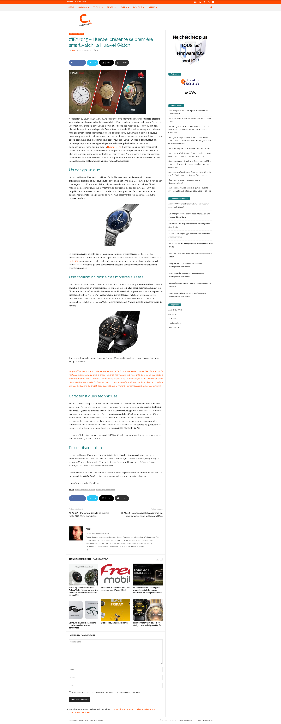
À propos (163, 721)
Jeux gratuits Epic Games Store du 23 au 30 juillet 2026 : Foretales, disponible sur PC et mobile (189, 173)
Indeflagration (174, 323)
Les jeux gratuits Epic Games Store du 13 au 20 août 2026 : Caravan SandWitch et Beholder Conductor (188, 129)
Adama (171, 224)
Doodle (137, 7)
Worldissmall (174, 327)
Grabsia (171, 283)
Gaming (82, 7)
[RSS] (200, 2)
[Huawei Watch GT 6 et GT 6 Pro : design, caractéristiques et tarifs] (148, 610)
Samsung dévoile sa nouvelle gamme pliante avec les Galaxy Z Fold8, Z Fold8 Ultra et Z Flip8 (189, 189)
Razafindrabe (173, 273)
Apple (152, 7)
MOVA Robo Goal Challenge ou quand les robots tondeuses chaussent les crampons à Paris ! (147, 590)
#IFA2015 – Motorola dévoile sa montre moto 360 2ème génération (89, 514)
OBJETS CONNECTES (76, 34)
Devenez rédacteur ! (186, 721)
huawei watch (89, 489)
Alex (73, 50)
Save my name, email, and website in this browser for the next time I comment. (106, 692)
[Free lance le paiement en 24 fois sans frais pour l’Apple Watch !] (115, 574)
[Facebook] (191, 2)
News (71, 7)
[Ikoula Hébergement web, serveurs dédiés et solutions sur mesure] (190, 82)
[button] (211, 7)
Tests (110, 7)
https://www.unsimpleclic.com (97, 533)
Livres (123, 7)
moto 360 (73, 261)
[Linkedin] (195, 2)
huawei (79, 489)
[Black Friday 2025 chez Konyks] (115, 610)
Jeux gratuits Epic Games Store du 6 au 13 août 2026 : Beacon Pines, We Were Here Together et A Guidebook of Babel (189, 140)
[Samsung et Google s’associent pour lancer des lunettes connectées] (83, 610)
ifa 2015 (99, 489)
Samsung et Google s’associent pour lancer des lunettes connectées (82, 625)
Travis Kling (172, 214)
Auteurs (173, 721)
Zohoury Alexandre (175, 293)
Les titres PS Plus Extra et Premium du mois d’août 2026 (190, 120)
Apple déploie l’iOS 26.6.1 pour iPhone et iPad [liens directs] (188, 112)
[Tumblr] (204, 2)
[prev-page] (157, 559)
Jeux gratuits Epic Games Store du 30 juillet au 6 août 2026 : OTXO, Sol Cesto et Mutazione (189, 154)
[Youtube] (213, 2)
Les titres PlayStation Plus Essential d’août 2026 (189, 148)
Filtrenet (172, 319)
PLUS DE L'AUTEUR (100, 559)
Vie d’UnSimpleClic (205, 721)
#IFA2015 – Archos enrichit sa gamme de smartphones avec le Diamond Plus (141, 514)
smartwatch (109, 489)
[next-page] (161, 559)
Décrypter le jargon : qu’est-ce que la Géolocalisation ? (184, 181)
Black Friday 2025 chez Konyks (114, 623)
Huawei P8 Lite (114, 147)
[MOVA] (190, 93)
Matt (170, 204)
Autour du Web (175, 310)
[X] (208, 2)
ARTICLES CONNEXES (79, 559)
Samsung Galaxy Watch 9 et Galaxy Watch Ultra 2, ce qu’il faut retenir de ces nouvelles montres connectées (189, 164)
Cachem (172, 314)
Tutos (96, 7)
